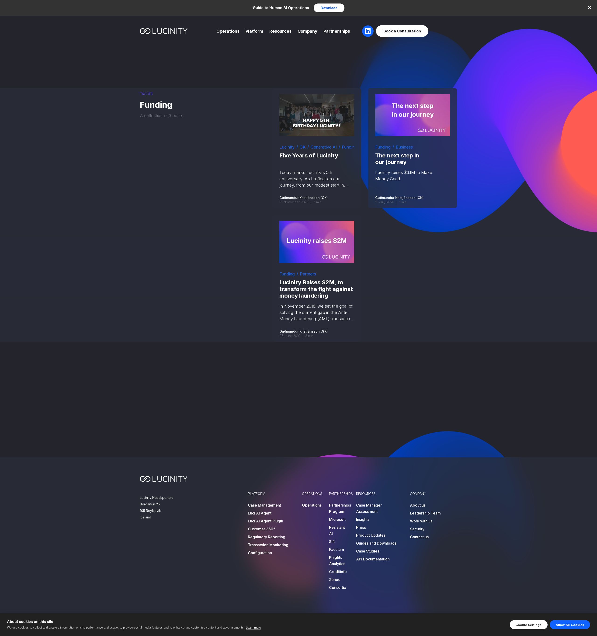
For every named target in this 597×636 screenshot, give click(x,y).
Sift (332, 541)
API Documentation (373, 559)
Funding (349, 147)
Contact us (419, 537)
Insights (362, 519)
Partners (308, 273)
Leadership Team (425, 513)
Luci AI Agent (259, 513)
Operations (227, 31)
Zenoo (334, 579)
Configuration (260, 552)
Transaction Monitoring (268, 544)
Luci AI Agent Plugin (265, 521)
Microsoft (337, 519)
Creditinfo (338, 571)
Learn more (253, 627)
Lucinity (287, 147)
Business (404, 147)
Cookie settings (529, 625)
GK (302, 147)
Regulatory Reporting (266, 537)
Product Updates (370, 535)
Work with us (421, 521)
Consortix (337, 587)
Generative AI (324, 147)
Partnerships (336, 31)
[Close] (589, 7)
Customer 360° (261, 529)
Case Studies (367, 551)
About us (418, 505)
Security (417, 529)
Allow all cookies (570, 625)
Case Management (264, 505)
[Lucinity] (164, 31)
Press (361, 527)
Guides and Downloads (376, 543)
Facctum (336, 549)
